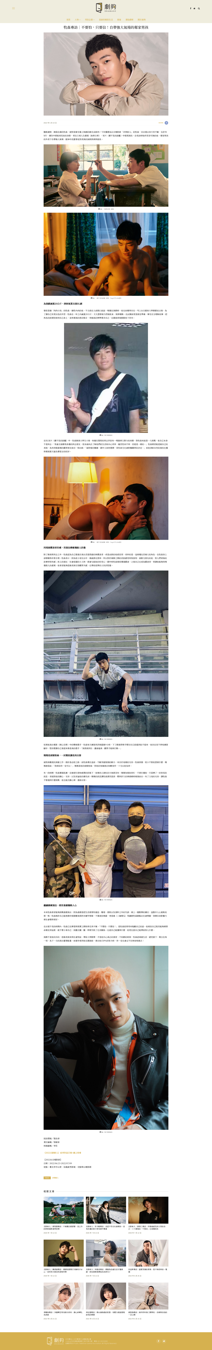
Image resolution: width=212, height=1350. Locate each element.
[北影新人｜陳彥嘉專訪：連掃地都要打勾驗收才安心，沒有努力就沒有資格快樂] (64, 1253)
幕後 (119, 20)
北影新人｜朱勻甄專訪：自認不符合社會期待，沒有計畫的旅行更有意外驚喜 (105, 1227)
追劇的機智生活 (106, 20)
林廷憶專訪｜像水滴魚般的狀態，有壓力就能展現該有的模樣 (105, 1313)
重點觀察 (129, 20)
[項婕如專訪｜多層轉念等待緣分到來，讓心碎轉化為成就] (64, 1296)
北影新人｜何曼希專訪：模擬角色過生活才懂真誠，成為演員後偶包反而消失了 (104, 1270)
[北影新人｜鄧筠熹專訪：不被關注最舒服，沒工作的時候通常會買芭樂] (64, 1210)
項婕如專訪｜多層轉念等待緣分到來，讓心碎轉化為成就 (63, 1313)
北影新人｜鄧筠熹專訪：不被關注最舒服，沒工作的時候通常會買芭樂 (63, 1227)
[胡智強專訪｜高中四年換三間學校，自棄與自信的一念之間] (148, 1296)
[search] (199, 8)
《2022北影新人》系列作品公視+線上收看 (62, 1152)
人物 (77, 20)
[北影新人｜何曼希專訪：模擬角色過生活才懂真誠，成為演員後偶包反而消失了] (106, 1253)
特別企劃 (89, 20)
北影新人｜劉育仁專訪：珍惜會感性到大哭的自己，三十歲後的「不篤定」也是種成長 (146, 1227)
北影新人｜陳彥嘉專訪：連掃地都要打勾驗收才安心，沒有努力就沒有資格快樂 (63, 1270)
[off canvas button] (13, 8)
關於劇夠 (142, 20)
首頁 (68, 20)
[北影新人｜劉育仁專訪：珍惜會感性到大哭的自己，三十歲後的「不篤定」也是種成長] (148, 1210)
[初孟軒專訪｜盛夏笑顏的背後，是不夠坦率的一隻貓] (148, 1253)
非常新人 (55, 1178)
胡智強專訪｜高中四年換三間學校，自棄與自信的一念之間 (147, 1313)
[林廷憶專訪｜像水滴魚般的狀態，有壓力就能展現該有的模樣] (106, 1296)
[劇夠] (81, 1340)
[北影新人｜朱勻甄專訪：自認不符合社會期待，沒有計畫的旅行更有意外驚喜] (106, 1210)
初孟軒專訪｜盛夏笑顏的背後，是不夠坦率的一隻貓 (147, 1270)
